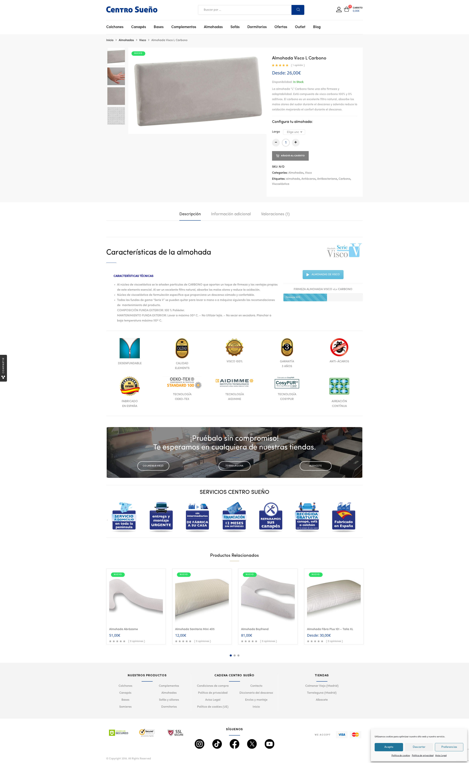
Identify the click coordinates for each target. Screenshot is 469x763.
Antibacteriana (327, 179)
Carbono (344, 179)
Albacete (315, 466)
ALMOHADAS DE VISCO (326, 274)
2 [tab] (235, 655)
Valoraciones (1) (275, 214)
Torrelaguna (234, 466)
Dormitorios (257, 27)
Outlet (300, 27)
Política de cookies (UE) (212, 706)
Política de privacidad (422, 756)
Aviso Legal (441, 756)
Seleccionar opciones (335, 618)
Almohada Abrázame (123, 629)
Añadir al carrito (138, 618)
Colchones (114, 27)
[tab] (190, 214)
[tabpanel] (136, 606)
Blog (317, 27)
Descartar (419, 747)
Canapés (138, 27)
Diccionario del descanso (256, 692)
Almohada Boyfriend (255, 629)
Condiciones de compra (213, 686)
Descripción (190, 214)
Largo (276, 131)
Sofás (235, 27)
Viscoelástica (280, 184)
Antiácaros (308, 179)
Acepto (388, 747)
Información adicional (231, 214)
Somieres (125, 706)
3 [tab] (238, 655)
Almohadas (213, 27)
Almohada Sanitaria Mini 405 (195, 629)
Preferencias (449, 747)
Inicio (109, 40)
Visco (142, 40)
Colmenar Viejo (153, 466)
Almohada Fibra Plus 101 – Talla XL (330, 629)
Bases (159, 27)
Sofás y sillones (169, 699)
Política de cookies (401, 756)
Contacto (256, 686)
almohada (293, 179)
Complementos (183, 27)
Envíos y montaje (256, 699)
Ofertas (280, 27)
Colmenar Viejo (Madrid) (322, 686)
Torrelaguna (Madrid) (322, 692)
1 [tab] (231, 655)
